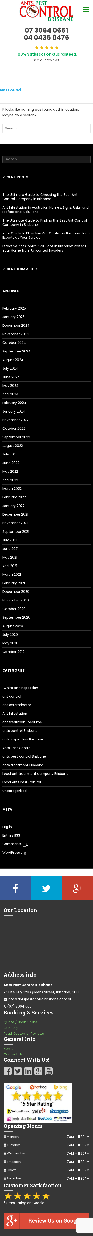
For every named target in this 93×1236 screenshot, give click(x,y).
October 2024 (14, 342)
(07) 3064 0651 (19, 1006)
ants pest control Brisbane (24, 756)
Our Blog (11, 1027)
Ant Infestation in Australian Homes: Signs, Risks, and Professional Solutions (45, 209)
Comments (15, 844)
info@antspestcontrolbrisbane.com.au (40, 999)
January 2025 (13, 317)
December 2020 (15, 591)
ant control (11, 696)
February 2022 (14, 497)
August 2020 (12, 626)
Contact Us (13, 1054)
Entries (11, 835)
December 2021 (15, 514)
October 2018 (13, 651)
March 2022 (12, 488)
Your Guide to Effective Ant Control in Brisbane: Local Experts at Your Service (46, 235)
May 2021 (9, 557)
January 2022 (13, 505)
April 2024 (10, 394)
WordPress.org (14, 852)
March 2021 (11, 574)
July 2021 (9, 540)
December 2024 (16, 325)
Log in (7, 826)
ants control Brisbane (20, 730)
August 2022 (12, 445)
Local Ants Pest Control (21, 782)
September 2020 (16, 617)
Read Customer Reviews (24, 1033)
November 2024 (15, 334)
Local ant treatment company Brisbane (35, 773)
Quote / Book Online (20, 1022)
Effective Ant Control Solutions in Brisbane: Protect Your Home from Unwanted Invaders (44, 248)
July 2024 (10, 368)
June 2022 (10, 462)
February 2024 (14, 402)
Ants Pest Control (16, 747)
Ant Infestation (14, 713)
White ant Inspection (20, 687)
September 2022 (16, 437)
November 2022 (15, 420)
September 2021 (15, 531)
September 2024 (16, 351)
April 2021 (9, 566)
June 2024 (11, 377)
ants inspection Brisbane (22, 739)
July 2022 (10, 454)
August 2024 (12, 359)
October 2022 (13, 428)
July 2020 (10, 634)
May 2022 (10, 471)
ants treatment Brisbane (22, 765)
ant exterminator (16, 705)
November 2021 (15, 523)
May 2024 (10, 385)
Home (9, 1048)
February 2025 (14, 308)
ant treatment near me (22, 722)
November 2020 (15, 600)
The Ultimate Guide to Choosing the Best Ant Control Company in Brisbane (40, 196)
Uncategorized (14, 790)
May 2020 (10, 643)
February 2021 (13, 583)
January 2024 (13, 411)
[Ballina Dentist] (46, 11)
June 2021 (10, 548)
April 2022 (10, 480)
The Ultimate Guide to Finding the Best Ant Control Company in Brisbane (44, 222)
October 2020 (14, 608)
